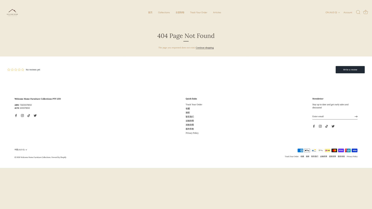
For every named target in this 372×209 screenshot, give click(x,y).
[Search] (358, 12)
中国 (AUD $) (20, 150)
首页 (150, 12)
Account (348, 12)
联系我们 (190, 116)
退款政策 (190, 125)
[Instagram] (22, 115)
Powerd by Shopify (58, 157)
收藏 (188, 108)
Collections (164, 12)
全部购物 (180, 12)
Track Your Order (198, 12)
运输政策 (190, 120)
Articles (217, 12)
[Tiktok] (28, 115)
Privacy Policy (192, 133)
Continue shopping (205, 47)
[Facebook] (16, 115)
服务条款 (190, 129)
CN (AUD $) (331, 12)
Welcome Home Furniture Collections (36, 157)
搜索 (188, 112)
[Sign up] (356, 116)
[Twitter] (35, 115)
